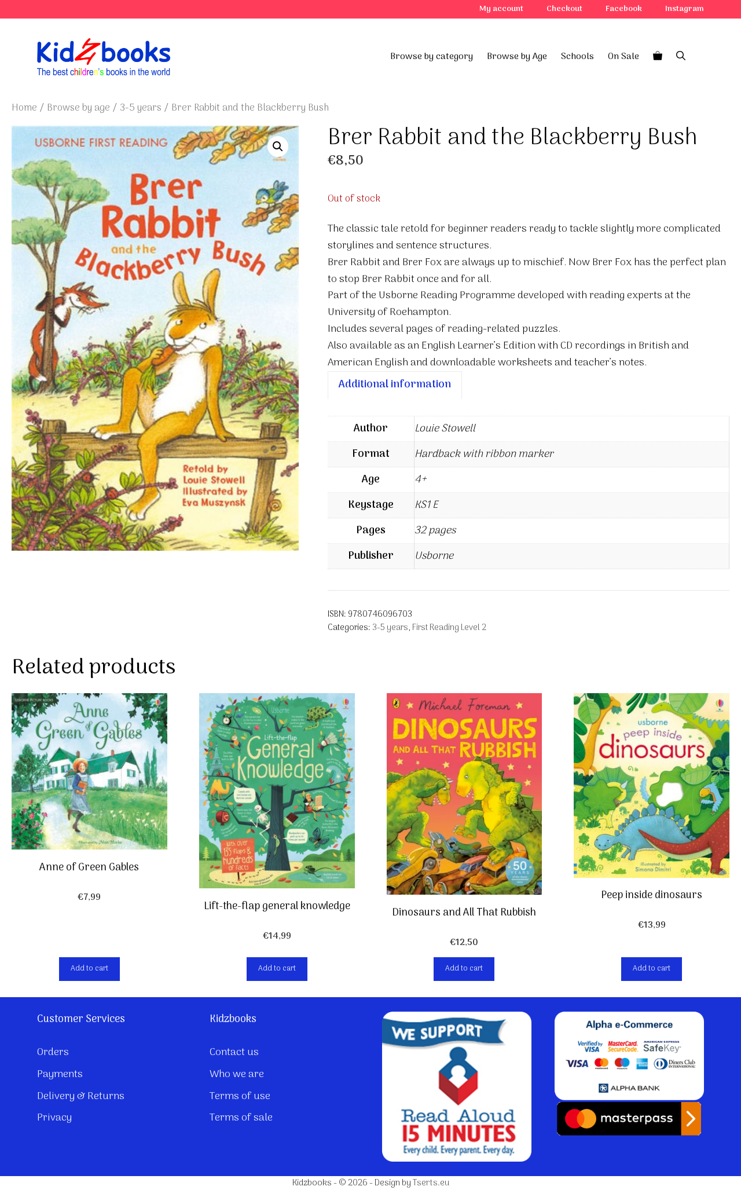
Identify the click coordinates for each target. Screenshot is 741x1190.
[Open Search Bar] (680, 56)
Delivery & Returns (80, 1096)
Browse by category (431, 56)
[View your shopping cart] (657, 56)
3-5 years (141, 108)
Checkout (564, 9)
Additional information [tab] (395, 384)
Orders (53, 1052)
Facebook (624, 9)
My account (501, 9)
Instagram (684, 9)
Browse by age (78, 108)
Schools (577, 56)
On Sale (623, 56)
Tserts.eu (431, 1183)
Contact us (234, 1052)
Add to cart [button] (89, 968)
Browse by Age (517, 56)
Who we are (237, 1074)
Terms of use (240, 1096)
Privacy (54, 1118)
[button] (277, 146)
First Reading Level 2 (449, 628)
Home (24, 108)
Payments (60, 1074)
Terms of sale (241, 1118)
